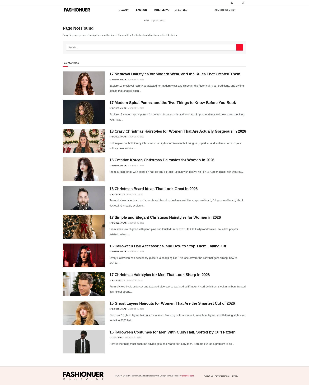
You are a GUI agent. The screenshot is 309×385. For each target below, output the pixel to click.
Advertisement (225, 10)
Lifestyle (180, 10)
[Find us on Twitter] (232, 3)
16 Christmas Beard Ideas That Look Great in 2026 (153, 189)
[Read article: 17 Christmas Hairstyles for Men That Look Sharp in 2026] (84, 284)
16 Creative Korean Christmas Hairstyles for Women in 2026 (161, 160)
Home (146, 20)
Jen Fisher (117, 338)
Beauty (124, 10)
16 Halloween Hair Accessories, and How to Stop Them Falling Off (167, 246)
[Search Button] (239, 47)
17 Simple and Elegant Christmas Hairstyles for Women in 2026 (165, 217)
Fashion (141, 10)
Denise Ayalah (119, 79)
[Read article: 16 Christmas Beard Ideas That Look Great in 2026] (84, 198)
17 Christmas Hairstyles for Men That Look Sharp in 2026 (159, 274)
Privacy (234, 376)
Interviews (161, 10)
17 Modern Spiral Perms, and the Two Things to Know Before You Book (172, 102)
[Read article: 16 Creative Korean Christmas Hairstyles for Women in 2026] (84, 169)
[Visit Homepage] (77, 10)
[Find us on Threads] (243, 3)
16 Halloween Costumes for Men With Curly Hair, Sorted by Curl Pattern (172, 332)
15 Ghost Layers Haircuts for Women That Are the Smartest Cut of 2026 (172, 303)
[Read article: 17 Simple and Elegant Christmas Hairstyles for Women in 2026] (84, 227)
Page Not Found (158, 20)
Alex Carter (118, 194)
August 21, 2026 (136, 79)
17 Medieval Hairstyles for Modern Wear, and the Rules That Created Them (174, 74)
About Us (208, 376)
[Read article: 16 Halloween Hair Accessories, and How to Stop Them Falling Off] (84, 255)
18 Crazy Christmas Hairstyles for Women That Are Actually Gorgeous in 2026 (177, 131)
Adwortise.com (187, 376)
